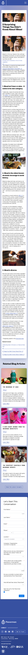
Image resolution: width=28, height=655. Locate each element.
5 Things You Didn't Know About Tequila (12, 354)
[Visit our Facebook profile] (5, 631)
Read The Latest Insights (14, 487)
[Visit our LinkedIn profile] (12, 631)
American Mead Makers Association (11, 68)
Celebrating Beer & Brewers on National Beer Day (13, 345)
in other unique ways (10, 313)
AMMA (6, 95)
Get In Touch (20, 631)
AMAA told (7, 326)
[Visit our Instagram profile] (2, 631)
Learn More (6, 403)
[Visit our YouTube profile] (9, 631)
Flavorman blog (20, 338)
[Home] (3, 2)
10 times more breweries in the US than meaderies (12, 61)
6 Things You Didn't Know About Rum (11, 351)
